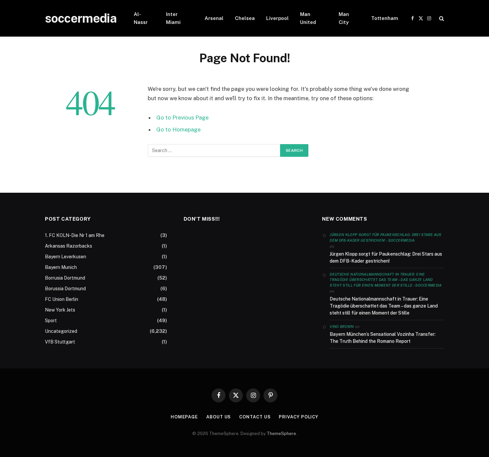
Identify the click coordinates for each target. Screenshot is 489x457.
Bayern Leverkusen (65, 256)
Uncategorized (61, 331)
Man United (308, 18)
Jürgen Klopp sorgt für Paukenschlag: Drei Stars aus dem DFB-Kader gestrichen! (386, 257)
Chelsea (245, 18)
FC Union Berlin (61, 299)
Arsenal (214, 18)
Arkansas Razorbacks (68, 246)
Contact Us (254, 416)
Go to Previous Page (182, 117)
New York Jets (60, 310)
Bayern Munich (61, 267)
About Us (218, 416)
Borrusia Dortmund (65, 278)
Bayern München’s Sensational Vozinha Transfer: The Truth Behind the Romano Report (382, 338)
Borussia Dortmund (65, 288)
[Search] (441, 18)
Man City (344, 18)
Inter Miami (173, 18)
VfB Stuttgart (60, 341)
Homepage (184, 416)
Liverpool (277, 18)
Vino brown (342, 327)
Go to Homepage (178, 129)
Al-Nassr (141, 18)
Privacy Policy (298, 416)
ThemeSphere (281, 433)
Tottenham (384, 18)
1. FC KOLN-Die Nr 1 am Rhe (74, 235)
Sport (51, 320)
